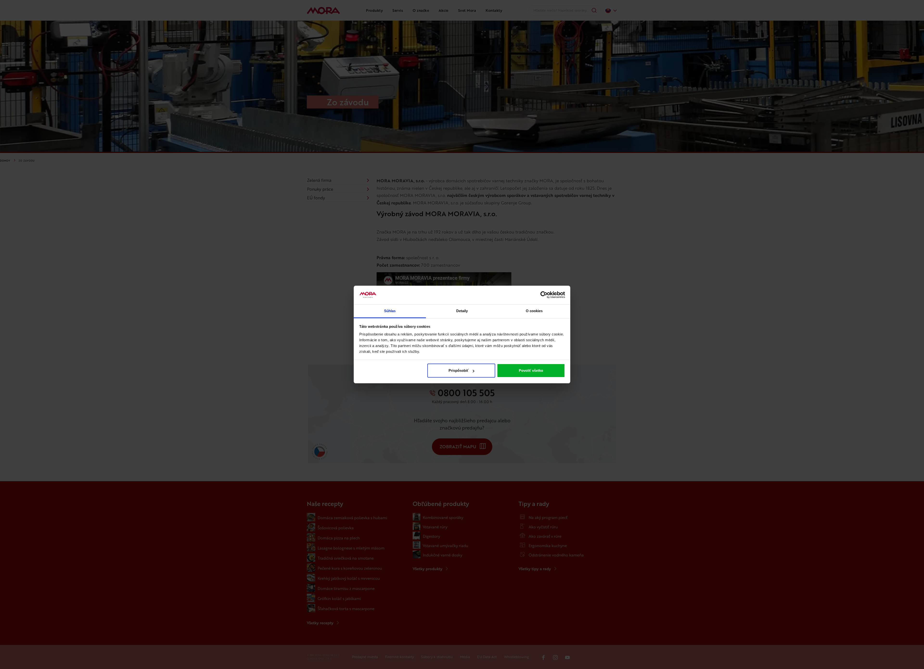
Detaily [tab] (462, 311)
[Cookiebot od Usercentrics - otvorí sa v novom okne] (544, 295)
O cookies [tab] (534, 311)
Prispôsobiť (458, 370)
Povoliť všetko (531, 370)
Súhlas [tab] (390, 311)
